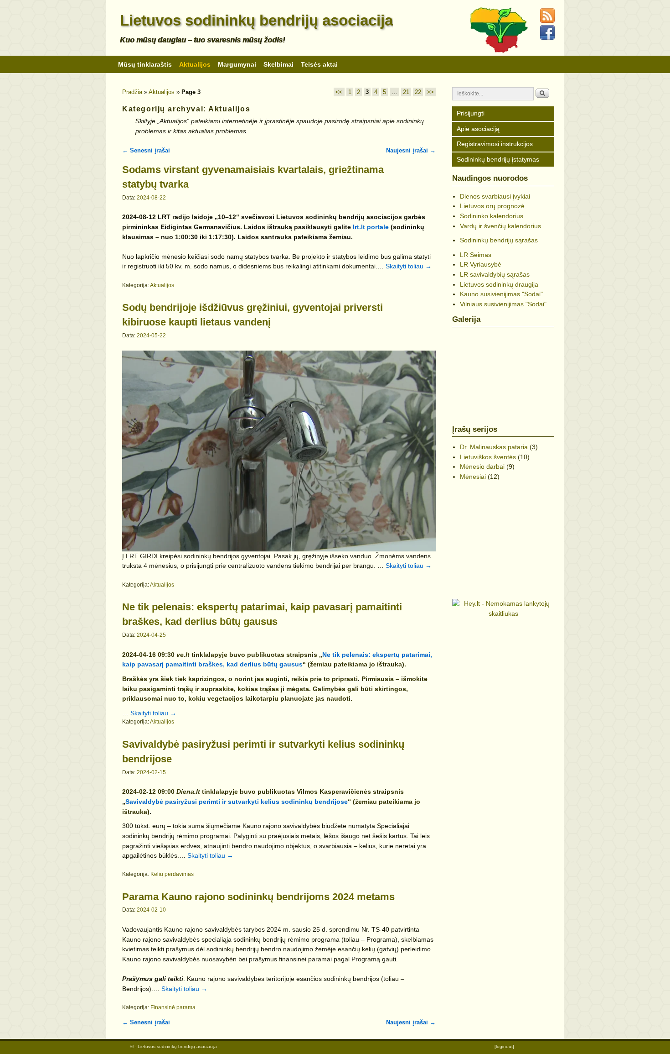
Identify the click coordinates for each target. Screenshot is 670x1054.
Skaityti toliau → (409, 266)
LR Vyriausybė (480, 264)
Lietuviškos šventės (488, 457)
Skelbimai (278, 64)
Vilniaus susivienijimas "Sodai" (503, 304)
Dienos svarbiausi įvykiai (495, 196)
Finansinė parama (173, 1007)
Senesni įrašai (146, 150)
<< (339, 92)
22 (418, 92)
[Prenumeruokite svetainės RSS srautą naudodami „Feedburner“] (548, 21)
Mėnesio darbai (482, 466)
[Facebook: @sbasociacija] (548, 38)
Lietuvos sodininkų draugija (499, 284)
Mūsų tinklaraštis (145, 64)
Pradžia (132, 92)
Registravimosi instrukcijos (495, 143)
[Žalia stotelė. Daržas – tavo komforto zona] (503, 531)
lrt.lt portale (371, 227)
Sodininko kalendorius (491, 216)
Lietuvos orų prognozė (492, 206)
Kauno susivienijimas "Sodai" (501, 294)
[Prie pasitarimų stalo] (503, 371)
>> (430, 92)
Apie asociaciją (478, 128)
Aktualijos (195, 64)
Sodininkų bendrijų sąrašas (499, 240)
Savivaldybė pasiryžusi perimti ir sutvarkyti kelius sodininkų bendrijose (236, 801)
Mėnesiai (473, 476)
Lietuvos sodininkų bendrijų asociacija (256, 20)
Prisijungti (470, 113)
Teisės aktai (319, 64)
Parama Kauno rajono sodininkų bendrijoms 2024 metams (258, 896)
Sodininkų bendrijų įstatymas (498, 159)
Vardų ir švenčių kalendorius (500, 226)
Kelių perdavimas (172, 874)
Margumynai (237, 64)
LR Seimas (475, 254)
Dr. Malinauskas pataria (494, 447)
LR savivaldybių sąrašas (495, 274)
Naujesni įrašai (411, 150)
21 (406, 92)
